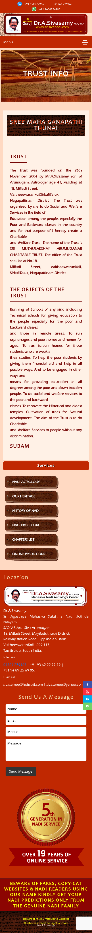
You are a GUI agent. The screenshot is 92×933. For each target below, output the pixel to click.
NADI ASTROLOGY (26, 482)
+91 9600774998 (49, 9)
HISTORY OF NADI (26, 511)
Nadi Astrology (46, 925)
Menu (8, 42)
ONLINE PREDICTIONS (28, 554)
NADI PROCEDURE (26, 525)
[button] (84, 42)
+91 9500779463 (35, 4)
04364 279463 (63, 4)
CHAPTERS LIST (23, 539)
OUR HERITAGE (23, 496)
